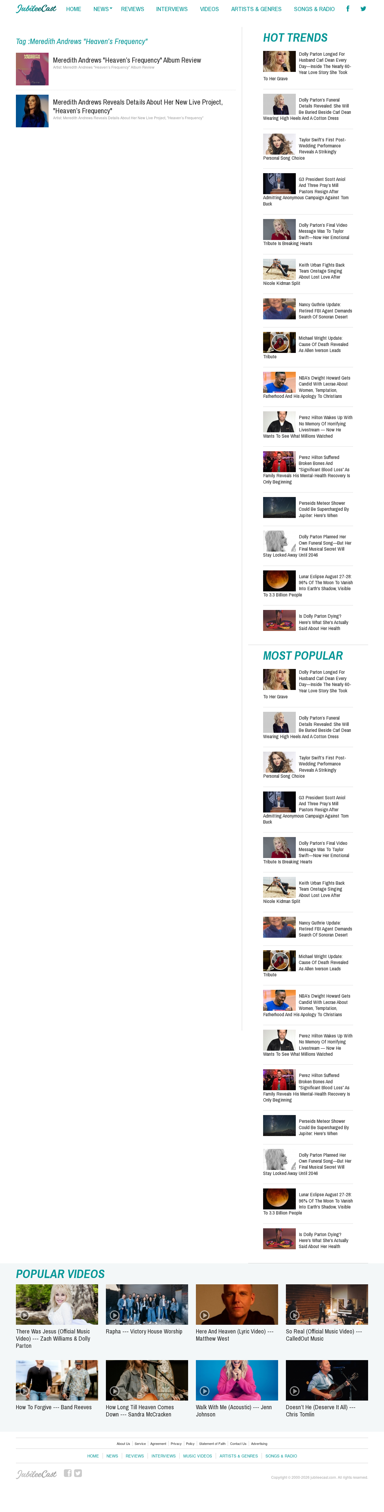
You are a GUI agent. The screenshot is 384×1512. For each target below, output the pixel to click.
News (112, 1456)
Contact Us (238, 1443)
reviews (132, 8)
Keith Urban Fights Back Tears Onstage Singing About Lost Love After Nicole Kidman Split (304, 273)
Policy (190, 1443)
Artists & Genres (239, 1456)
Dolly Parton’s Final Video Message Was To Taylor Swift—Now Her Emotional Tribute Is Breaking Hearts (306, 234)
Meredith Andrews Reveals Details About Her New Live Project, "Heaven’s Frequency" (138, 106)
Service (140, 1443)
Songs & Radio (281, 1456)
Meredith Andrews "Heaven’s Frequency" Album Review (127, 60)
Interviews (164, 1456)
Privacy (176, 1443)
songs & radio (314, 8)
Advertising (259, 1443)
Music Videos (197, 1456)
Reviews (135, 1456)
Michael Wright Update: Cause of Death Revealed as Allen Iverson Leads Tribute (305, 347)
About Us (123, 1443)
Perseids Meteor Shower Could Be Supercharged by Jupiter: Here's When (324, 509)
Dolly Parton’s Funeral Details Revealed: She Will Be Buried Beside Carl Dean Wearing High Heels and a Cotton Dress (307, 108)
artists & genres (256, 8)
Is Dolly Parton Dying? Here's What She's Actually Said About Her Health (323, 622)
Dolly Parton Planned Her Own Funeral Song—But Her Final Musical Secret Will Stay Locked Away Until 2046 (307, 545)
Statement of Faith (212, 1443)
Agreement (158, 1443)
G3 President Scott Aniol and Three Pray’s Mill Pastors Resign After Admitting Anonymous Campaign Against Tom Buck (306, 191)
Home (93, 1456)
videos (209, 8)
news (101, 8)
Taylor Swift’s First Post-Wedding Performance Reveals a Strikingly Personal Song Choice (304, 148)
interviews (172, 8)
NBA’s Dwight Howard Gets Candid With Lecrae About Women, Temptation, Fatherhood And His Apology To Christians (306, 386)
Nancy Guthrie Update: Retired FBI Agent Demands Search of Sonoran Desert (325, 310)
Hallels (36, 8)
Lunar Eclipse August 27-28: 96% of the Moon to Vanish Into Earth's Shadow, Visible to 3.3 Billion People (308, 585)
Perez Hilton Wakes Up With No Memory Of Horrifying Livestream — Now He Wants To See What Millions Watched (307, 426)
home (73, 8)
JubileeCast (36, 1474)
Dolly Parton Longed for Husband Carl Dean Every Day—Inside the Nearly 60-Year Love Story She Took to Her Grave (307, 66)
